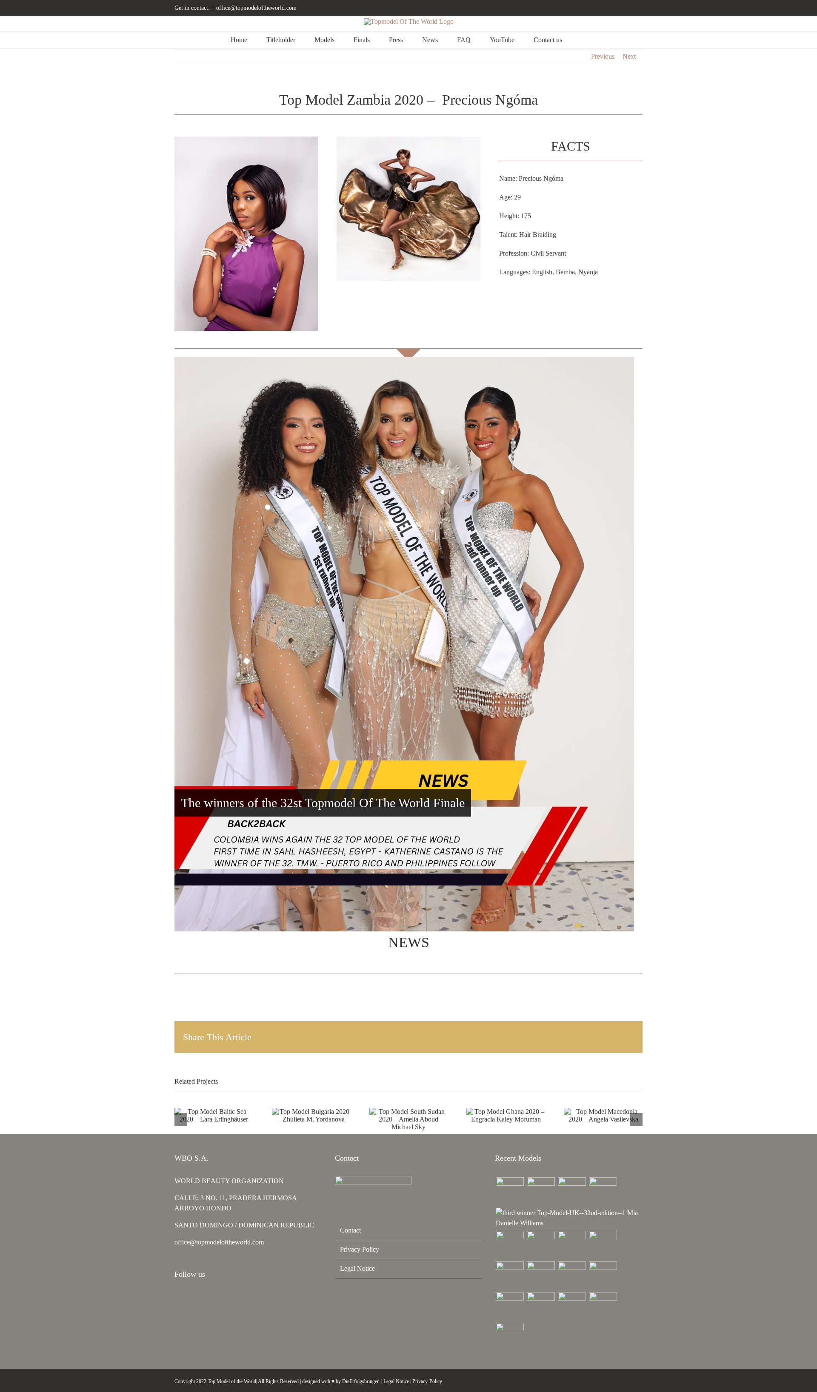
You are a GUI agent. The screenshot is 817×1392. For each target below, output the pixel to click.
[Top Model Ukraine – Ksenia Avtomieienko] (509, 1191)
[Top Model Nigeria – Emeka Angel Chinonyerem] (602, 1191)
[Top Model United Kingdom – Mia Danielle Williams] (569, 1218)
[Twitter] (211, 1297)
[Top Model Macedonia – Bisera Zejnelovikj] (571, 1245)
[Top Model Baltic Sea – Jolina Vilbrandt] (571, 1191)
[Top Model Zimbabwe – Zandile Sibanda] (602, 1275)
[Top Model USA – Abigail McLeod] (509, 1306)
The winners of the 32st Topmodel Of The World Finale (323, 803)
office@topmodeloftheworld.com (256, 8)
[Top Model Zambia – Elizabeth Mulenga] (571, 1275)
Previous (602, 56)
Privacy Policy (359, 1249)
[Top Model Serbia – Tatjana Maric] (509, 1245)
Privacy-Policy (427, 1381)
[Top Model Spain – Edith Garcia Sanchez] (571, 1306)
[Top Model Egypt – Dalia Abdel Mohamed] (509, 1275)
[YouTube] (200, 1297)
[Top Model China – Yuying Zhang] (540, 1191)
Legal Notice (357, 1268)
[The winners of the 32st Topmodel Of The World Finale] (404, 644)
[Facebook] (188, 1297)
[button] (584, 39)
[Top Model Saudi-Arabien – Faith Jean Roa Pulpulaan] (540, 1245)
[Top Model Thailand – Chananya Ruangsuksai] (540, 1306)
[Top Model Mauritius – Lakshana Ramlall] (602, 1245)
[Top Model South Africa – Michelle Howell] (509, 1336)
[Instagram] (177, 1297)
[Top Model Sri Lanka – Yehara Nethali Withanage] (602, 1306)
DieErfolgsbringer (360, 1381)
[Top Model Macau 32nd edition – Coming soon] (540, 1275)
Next (629, 56)
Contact (350, 1230)
